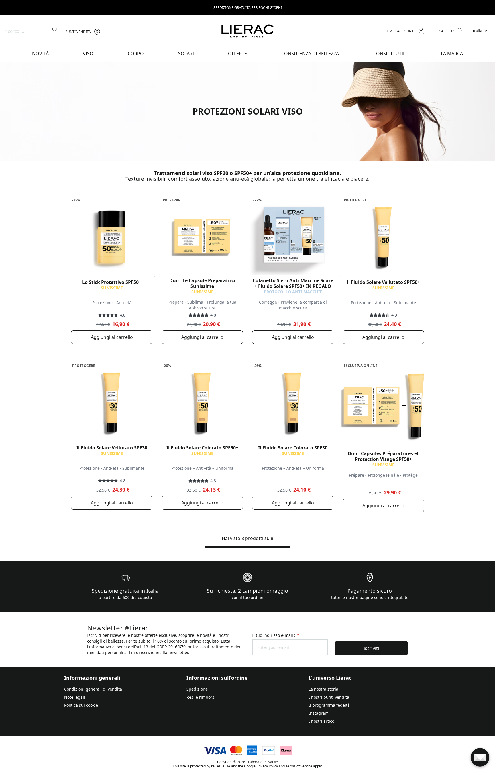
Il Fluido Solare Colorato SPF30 (292, 448)
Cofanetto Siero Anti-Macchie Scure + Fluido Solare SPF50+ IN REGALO (293, 283)
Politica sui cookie (81, 705)
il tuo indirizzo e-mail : (275, 635)
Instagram (319, 713)
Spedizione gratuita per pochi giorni (247, 7)
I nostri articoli (323, 721)
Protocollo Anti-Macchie (293, 291)
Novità (40, 53)
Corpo (136, 53)
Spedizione (197, 689)
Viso (88, 53)
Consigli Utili (390, 53)
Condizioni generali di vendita (93, 689)
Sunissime (112, 287)
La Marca (452, 53)
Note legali (74, 697)
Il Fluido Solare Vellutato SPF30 (111, 448)
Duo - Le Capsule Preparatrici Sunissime (202, 283)
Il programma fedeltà (329, 705)
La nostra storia (323, 689)
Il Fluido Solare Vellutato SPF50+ (383, 282)
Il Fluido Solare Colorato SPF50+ (202, 448)
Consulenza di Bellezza (310, 53)
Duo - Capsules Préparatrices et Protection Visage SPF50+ (383, 456)
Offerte (237, 53)
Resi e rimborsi (200, 697)
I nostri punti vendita (329, 697)
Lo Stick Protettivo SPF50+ (111, 282)
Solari (186, 53)
